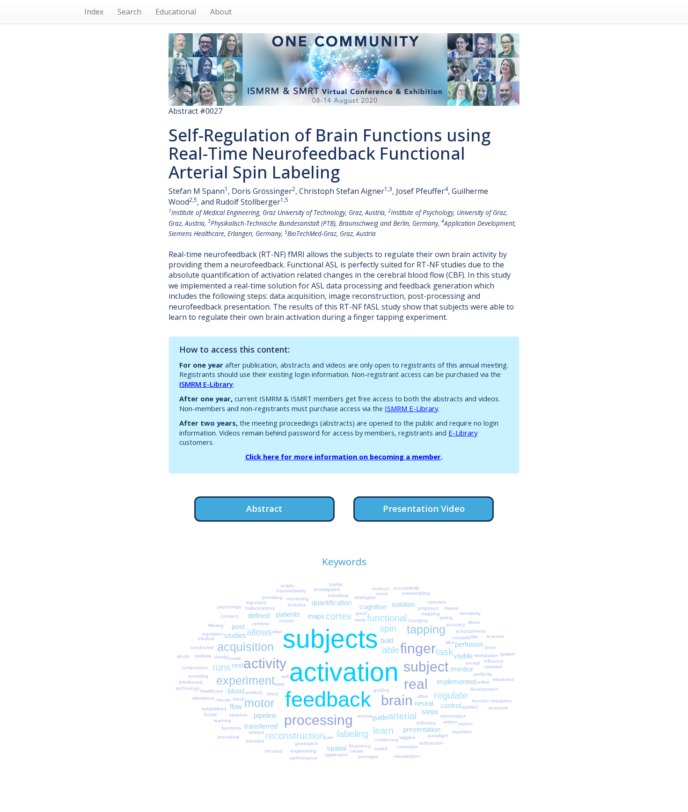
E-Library (462, 432)
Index (93, 12)
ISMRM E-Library (206, 384)
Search (129, 12)
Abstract (264, 508)
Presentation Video (424, 508)
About (221, 12)
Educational (175, 12)
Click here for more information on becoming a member (343, 456)
